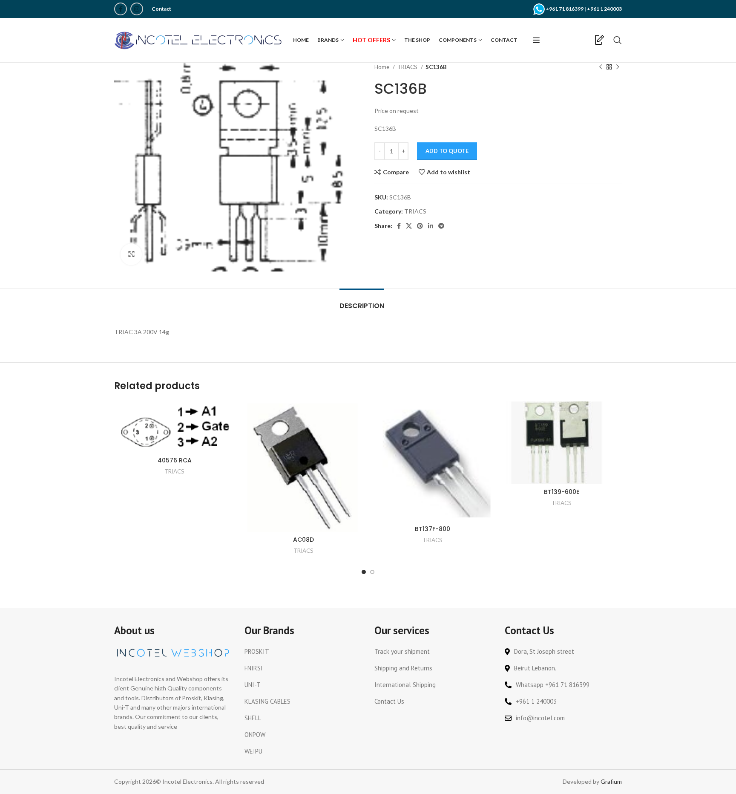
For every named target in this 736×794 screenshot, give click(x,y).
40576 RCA (175, 460)
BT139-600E (561, 492)
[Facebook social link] (120, 9)
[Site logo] (199, 39)
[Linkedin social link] (431, 225)
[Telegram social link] (441, 225)
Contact (161, 9)
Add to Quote (447, 150)
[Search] (617, 40)
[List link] (303, 652)
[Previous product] (600, 67)
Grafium (611, 781)
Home (382, 67)
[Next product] (617, 67)
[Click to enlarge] (131, 254)
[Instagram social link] (136, 9)
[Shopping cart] (585, 40)
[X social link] (408, 225)
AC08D (303, 539)
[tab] (361, 302)
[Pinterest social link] (420, 225)
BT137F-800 (432, 529)
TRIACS (408, 67)
